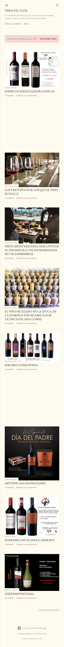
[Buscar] (57, 5)
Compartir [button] (9, 95)
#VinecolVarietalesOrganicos (30, 91)
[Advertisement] (32, 124)
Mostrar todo (48, 39)
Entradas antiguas (49, 610)
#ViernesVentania (19, 594)
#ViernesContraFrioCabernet (30, 540)
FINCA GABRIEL (13, 24)
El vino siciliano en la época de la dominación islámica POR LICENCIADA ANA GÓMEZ (30, 315)
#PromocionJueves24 (21, 365)
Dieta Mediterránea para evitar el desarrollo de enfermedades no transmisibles (32, 250)
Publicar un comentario (26, 95)
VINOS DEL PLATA (16, 10)
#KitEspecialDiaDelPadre (25, 483)
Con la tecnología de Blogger (34, 628)
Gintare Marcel (40, 634)
